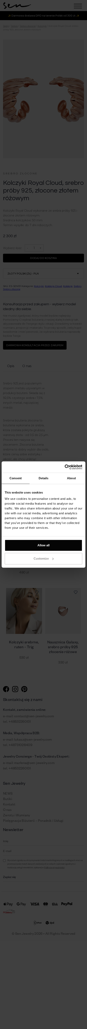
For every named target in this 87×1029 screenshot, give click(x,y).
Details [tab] (44, 478)
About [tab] (71, 478)
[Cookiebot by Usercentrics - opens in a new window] (64, 467)
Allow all (43, 545)
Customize (41, 558)
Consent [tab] (16, 478)
